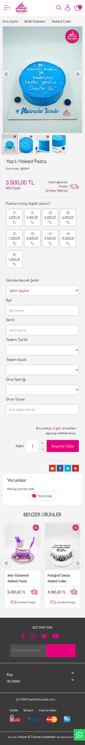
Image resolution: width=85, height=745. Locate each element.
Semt (10, 320)
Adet (20, 446)
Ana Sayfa (10, 21)
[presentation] (7, 73)
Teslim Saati (16, 360)
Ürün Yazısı (15, 399)
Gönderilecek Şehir (22, 280)
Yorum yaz (45, 496)
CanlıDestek (79, 734)
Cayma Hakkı (48, 710)
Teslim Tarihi (17, 340)
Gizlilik (14, 710)
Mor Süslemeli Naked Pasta (18, 578)
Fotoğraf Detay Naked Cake (59, 578)
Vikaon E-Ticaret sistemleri (36, 737)
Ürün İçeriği (16, 379)
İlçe (9, 300)
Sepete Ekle (62, 446)
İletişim (28, 710)
